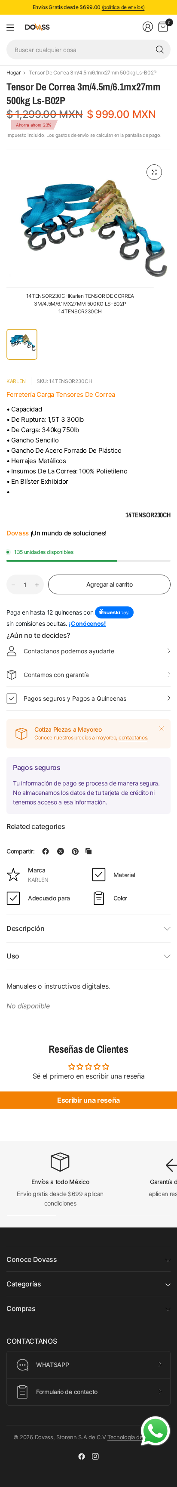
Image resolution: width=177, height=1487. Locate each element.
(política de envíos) (123, 7)
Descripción (25, 928)
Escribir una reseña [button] (88, 1100)
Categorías (23, 1284)
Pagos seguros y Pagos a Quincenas (75, 698)
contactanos (133, 737)
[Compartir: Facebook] (45, 851)
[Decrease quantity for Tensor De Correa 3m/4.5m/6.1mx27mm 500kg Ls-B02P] (13, 585)
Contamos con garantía (56, 674)
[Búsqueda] (160, 49)
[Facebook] (81, 1456)
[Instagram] (95, 1456)
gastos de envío (72, 135)
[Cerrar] (161, 728)
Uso (12, 956)
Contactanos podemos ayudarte (69, 651)
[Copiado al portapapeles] (88, 851)
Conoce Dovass (31, 1259)
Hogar (13, 72)
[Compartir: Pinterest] (75, 851)
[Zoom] (154, 172)
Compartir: (20, 851)
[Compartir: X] (60, 851)
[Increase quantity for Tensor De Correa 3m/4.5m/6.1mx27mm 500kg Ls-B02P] (37, 585)
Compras (21, 1308)
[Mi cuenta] (148, 26)
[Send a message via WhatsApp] (155, 1431)
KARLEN (16, 381)
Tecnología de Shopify (135, 1437)
